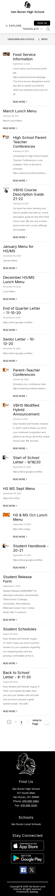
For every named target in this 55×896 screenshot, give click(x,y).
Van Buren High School (21, 39)
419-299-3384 (30, 801)
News (44, 39)
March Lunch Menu (20, 111)
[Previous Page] (9, 722)
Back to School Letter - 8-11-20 (17, 674)
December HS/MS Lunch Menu (19, 279)
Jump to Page (37, 722)
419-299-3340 (28, 805)
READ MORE (20, 101)
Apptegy (34, 891)
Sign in (42, 23)
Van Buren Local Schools (26, 824)
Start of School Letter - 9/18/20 (27, 459)
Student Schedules (19, 629)
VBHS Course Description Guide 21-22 (28, 194)
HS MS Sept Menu (19, 488)
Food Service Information (24, 56)
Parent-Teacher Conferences (26, 372)
